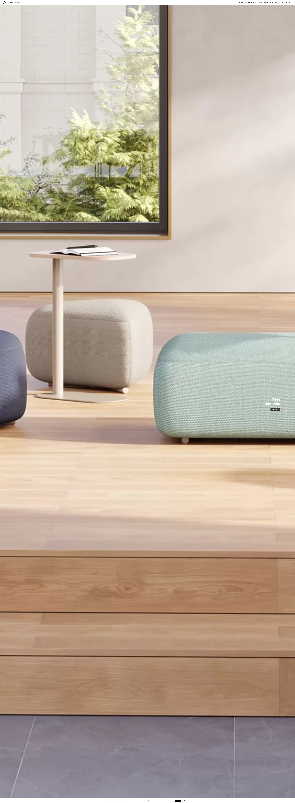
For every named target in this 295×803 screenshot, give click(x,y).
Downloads (252, 2)
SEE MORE (275, 409)
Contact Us (279, 2)
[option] (147, 404)
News (260, 2)
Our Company (268, 2)
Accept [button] (178, 800)
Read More (184, 801)
